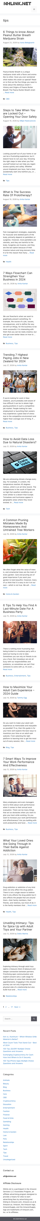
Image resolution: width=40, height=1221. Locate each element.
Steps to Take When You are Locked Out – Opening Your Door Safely (20, 113)
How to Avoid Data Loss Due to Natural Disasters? (19, 440)
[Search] (34, 1018)
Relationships (11, 996)
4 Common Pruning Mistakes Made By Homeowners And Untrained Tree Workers (18, 525)
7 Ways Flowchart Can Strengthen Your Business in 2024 (17, 276)
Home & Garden (12, 594)
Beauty (6, 1084)
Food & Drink (8, 1118)
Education (7, 1104)
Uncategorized (9, 1160)
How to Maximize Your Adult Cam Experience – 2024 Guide (18, 690)
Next (17, 1007)
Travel (5, 1156)
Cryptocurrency (9, 1101)
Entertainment (20, 676)
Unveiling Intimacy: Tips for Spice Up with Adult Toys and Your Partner (18, 926)
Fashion (6, 1111)
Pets (5, 1139)
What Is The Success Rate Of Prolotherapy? (17, 193)
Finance (6, 1115)
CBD (7, 99)
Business (9, 343)
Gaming (6, 1125)
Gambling (7, 1122)
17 (12, 1007)
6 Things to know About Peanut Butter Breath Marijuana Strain (18, 35)
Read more (9, 92)
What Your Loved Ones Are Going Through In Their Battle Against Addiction (18, 845)
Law (5, 1135)
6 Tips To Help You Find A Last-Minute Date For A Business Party (20, 609)
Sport (5, 1146)
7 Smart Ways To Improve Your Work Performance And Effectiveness (19, 762)
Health (8, 262)
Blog (7, 747)
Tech (8, 509)
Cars (5, 1094)
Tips (7, 181)
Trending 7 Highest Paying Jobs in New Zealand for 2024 (16, 358)
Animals (6, 1080)
